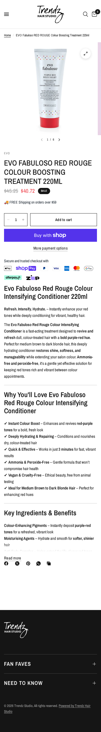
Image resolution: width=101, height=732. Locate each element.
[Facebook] (7, 563)
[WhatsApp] (39, 563)
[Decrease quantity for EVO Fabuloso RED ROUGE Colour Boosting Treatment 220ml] (8, 219)
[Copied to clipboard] (50, 563)
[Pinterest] (29, 563)
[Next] (59, 139)
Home (7, 35)
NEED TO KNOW (23, 683)
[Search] (85, 14)
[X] (18, 563)
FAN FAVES (17, 663)
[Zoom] (86, 53)
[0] (93, 14)
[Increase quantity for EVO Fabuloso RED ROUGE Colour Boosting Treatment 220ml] (23, 219)
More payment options (50, 248)
